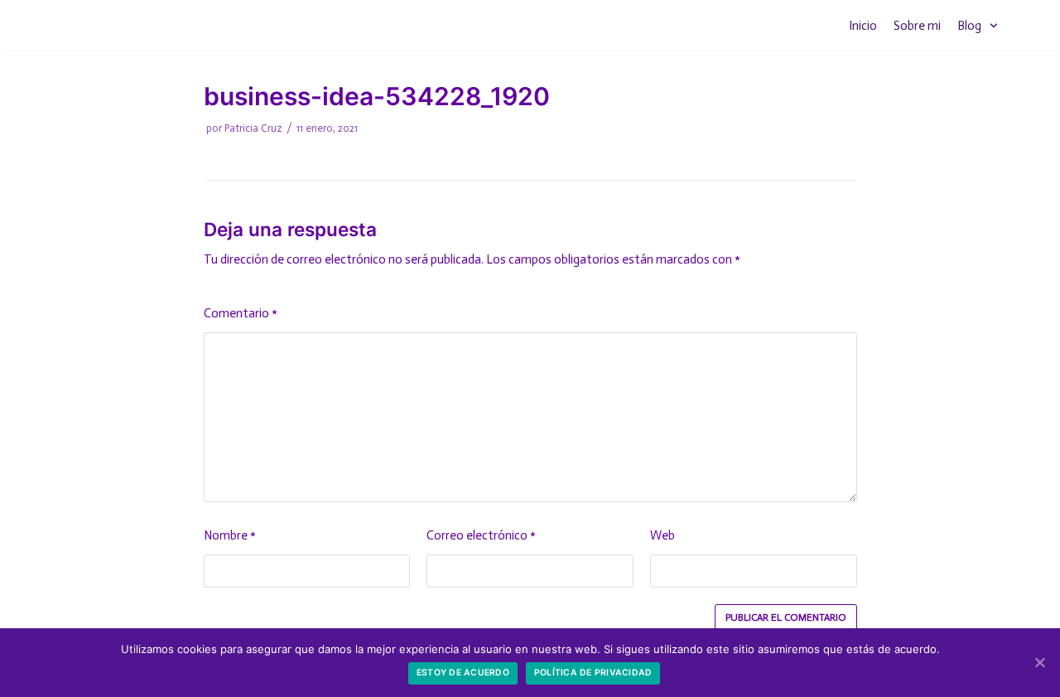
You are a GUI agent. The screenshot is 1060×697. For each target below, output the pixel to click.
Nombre (230, 535)
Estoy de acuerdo (463, 672)
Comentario (240, 313)
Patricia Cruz (253, 128)
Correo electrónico (481, 535)
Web (662, 535)
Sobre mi (917, 25)
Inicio (863, 25)
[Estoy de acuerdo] (1039, 662)
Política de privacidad (593, 672)
